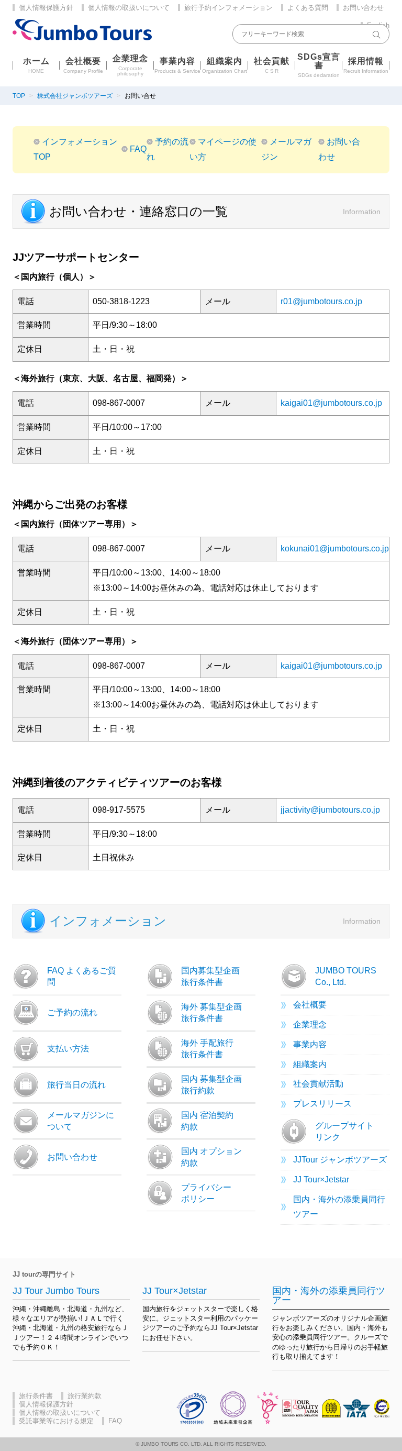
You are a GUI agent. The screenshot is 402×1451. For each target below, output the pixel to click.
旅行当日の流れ (76, 1084)
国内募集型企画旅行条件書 (210, 976)
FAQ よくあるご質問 (81, 976)
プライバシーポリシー (206, 1193)
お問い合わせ (363, 7)
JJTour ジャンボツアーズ (340, 1159)
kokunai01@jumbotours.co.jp (335, 548)
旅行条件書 (36, 1396)
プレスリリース (322, 1103)
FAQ (138, 149)
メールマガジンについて (80, 1121)
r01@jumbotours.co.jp (321, 301)
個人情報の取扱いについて (129, 7)
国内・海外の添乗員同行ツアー (339, 1207)
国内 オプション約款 (211, 1157)
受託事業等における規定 (56, 1421)
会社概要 (310, 1004)
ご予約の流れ (72, 1012)
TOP (19, 95)
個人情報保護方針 (46, 7)
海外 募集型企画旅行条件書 (211, 1012)
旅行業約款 (85, 1396)
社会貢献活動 (318, 1083)
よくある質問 (307, 7)
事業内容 (310, 1044)
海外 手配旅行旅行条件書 (207, 1048)
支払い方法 (68, 1048)
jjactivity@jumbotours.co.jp (330, 809)
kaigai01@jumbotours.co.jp (331, 402)
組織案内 (310, 1064)
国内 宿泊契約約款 (207, 1121)
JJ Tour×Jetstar (321, 1179)
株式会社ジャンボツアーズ (75, 95)
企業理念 (310, 1024)
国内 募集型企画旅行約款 (211, 1085)
